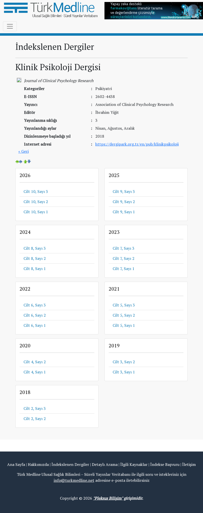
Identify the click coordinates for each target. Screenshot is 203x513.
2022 (25, 288)
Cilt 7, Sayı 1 (123, 268)
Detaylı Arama (105, 464)
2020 (25, 345)
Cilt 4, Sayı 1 (35, 372)
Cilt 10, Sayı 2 (36, 201)
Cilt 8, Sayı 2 (35, 258)
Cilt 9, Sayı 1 (124, 211)
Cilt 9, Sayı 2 (124, 201)
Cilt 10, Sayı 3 (36, 191)
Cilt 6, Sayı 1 (35, 325)
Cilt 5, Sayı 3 (124, 305)
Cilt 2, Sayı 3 (35, 408)
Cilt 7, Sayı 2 (123, 258)
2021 (114, 288)
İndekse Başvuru (164, 464)
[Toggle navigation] (10, 26)
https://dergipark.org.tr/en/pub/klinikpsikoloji (137, 144)
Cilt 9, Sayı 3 (124, 191)
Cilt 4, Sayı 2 (35, 361)
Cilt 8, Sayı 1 (35, 268)
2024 (25, 232)
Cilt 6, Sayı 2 (35, 315)
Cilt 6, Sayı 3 (35, 305)
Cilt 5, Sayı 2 (124, 315)
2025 (114, 175)
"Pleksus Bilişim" (108, 498)
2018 (25, 392)
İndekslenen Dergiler (70, 464)
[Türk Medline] (51, 9)
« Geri (23, 151)
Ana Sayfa (16, 464)
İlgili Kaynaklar (134, 464)
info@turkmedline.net (74, 480)
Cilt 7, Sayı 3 (123, 248)
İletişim (189, 464)
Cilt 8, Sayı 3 (35, 248)
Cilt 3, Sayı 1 (124, 372)
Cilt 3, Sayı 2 (124, 361)
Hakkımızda (38, 464)
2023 (114, 232)
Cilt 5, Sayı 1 (124, 325)
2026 (25, 175)
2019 (114, 345)
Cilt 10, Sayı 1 (36, 211)
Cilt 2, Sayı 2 (35, 418)
